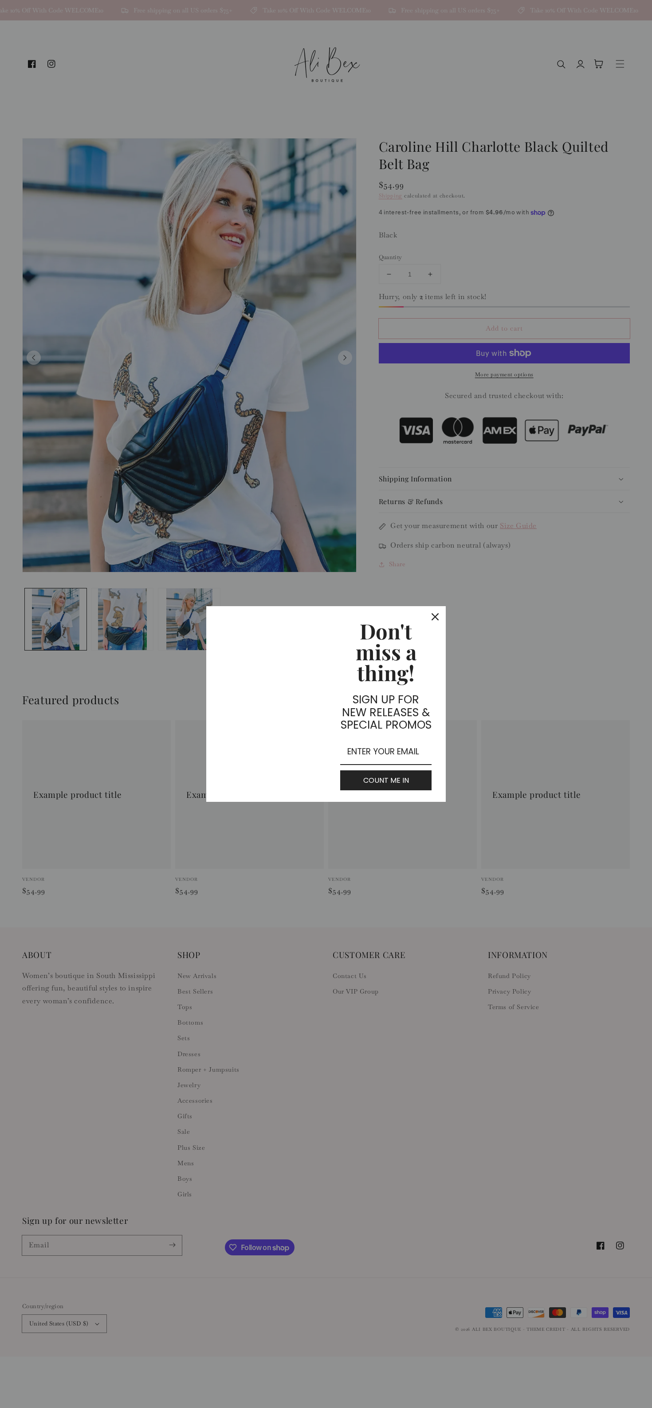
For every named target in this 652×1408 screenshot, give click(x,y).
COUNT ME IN (386, 780)
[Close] (435, 616)
